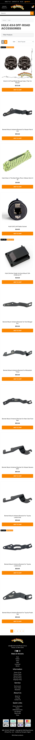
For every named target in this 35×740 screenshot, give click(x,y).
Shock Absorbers (17, 706)
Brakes (17, 708)
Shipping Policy (17, 679)
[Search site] (32, 13)
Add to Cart (18, 89)
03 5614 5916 (20, 647)
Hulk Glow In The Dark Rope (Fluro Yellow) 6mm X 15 (17, 178)
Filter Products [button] (7, 35)
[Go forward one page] (23, 631)
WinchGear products (17, 735)
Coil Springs (17, 711)
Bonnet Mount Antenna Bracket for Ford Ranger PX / (17, 322)
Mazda (17, 666)
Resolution (17, 689)
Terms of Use (17, 672)
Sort (14, 41)
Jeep (17, 662)
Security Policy (17, 678)
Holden (17, 658)
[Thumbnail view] (2, 42)
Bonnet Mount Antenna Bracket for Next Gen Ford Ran (17, 419)
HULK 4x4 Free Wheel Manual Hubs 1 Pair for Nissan (17, 82)
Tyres (17, 715)
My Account (17, 686)
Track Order (17, 688)
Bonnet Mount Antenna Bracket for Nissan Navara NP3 (17, 468)
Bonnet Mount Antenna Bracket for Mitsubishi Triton (17, 371)
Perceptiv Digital (25, 732)
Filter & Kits (17, 713)
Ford (17, 657)
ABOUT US (8, 1)
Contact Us (17, 699)
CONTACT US (15, 1)
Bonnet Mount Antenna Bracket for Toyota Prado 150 (17, 613)
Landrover (17, 664)
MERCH (28, 1)
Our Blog (17, 698)
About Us (17, 696)
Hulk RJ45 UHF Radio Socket (17, 226)
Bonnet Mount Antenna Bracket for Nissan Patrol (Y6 (17, 130)
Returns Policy (17, 676)
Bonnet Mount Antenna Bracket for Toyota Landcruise (17, 516)
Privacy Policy (17, 674)
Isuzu (17, 660)
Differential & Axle (17, 709)
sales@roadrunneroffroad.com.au (17, 645)
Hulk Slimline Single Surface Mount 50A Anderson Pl (17, 274)
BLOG (21, 1)
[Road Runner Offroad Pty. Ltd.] (17, 6)
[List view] (5, 42)
